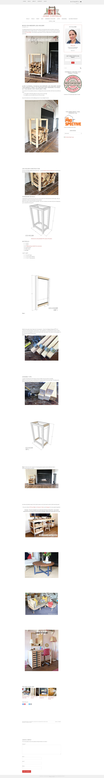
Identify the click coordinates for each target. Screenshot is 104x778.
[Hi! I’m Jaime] (72, 36)
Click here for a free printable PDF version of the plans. (41, 238)
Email (23, 761)
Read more (73, 50)
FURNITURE (31, 721)
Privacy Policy (52, 776)
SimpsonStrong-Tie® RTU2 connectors (34, 246)
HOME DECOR (36, 721)
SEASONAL (23, 722)
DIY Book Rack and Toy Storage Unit (43, 697)
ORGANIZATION (40, 721)
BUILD (27, 721)
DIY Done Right (28, 32)
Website (23, 766)
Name (23, 756)
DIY (29, 721)
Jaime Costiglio (52, 11)
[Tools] (73, 120)
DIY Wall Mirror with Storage (34, 697)
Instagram (48, 507)
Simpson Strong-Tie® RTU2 (48, 170)
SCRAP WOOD (45, 721)
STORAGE (27, 722)
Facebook (39, 507)
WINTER (30, 722)
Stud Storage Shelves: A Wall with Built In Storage (52, 697)
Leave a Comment (58, 721)
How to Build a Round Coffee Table (25, 697)
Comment (24, 744)
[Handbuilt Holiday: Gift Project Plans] (73, 84)
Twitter (42, 507)
